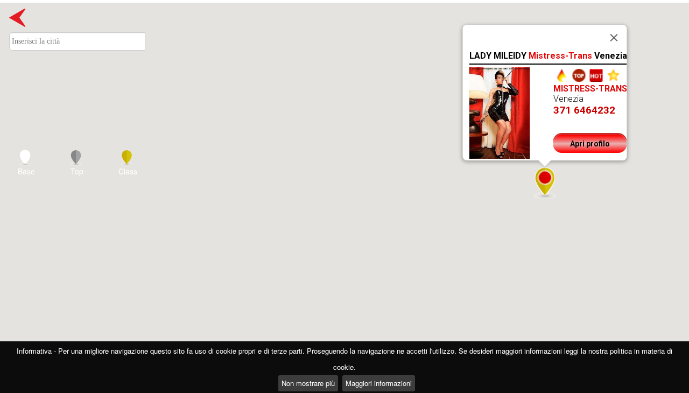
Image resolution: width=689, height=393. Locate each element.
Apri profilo (590, 143)
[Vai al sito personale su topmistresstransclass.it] (562, 75)
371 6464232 (584, 110)
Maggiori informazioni (379, 383)
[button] (544, 182)
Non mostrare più (308, 383)
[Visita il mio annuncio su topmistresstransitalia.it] (579, 75)
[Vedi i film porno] (613, 75)
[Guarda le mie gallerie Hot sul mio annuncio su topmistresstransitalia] (596, 75)
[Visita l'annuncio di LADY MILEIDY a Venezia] (499, 112)
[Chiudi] (614, 38)
